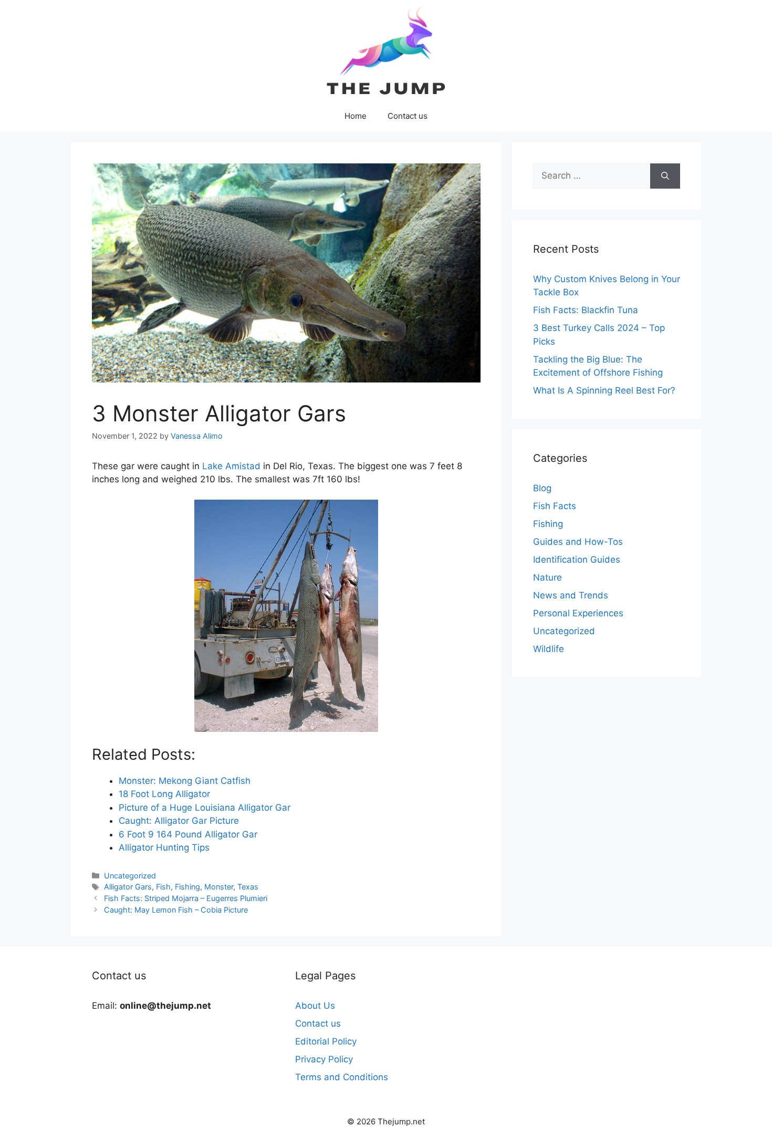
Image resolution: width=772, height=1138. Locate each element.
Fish (163, 886)
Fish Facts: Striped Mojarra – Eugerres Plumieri (185, 898)
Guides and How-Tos (578, 541)
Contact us (407, 116)
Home (356, 116)
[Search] (665, 176)
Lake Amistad (231, 466)
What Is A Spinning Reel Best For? (604, 390)
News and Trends (570, 595)
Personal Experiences (578, 613)
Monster (218, 886)
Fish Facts (554, 506)
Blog (542, 488)
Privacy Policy (324, 1059)
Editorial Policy (326, 1041)
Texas (247, 886)
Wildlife (548, 649)
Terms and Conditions (341, 1077)
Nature (547, 577)
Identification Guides (576, 559)
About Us (315, 1005)
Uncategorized (130, 875)
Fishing (187, 886)
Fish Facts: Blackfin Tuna (585, 310)
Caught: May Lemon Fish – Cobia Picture (176, 909)
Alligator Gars (128, 886)
